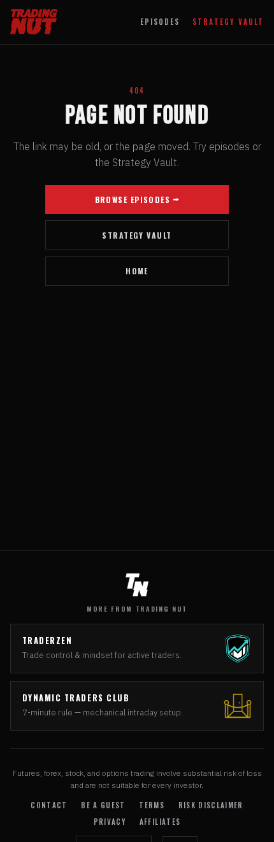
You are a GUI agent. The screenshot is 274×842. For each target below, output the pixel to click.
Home (137, 270)
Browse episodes (133, 199)
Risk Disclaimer (210, 805)
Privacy (110, 822)
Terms (151, 805)
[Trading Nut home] (33, 21)
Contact (49, 805)
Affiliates (160, 822)
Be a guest (103, 805)
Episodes (160, 22)
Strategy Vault (228, 22)
